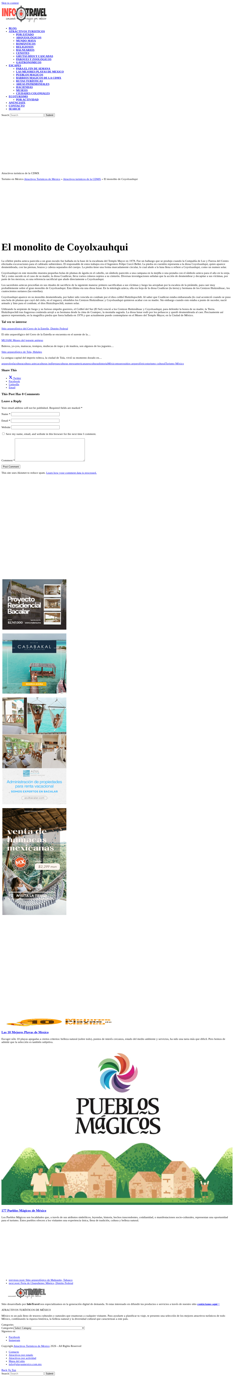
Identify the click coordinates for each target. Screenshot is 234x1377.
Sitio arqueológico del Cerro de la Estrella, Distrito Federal (34, 328)
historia (103, 363)
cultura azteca (31, 363)
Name (5, 414)
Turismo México (174, 363)
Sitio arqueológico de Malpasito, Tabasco (41, 1280)
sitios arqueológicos (136, 363)
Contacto (14, 1351)
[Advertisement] (117, 144)
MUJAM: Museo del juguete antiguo (22, 340)
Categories (7, 1327)
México (111, 363)
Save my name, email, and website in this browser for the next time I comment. (51, 434)
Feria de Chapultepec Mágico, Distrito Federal (41, 1283)
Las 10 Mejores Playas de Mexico (25, 1032)
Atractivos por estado (21, 1354)
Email (5, 420)
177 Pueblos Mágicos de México (23, 1210)
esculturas (93, 363)
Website (5, 427)
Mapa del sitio (17, 1361)
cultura (19, 363)
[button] (14, 108)
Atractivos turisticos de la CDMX (82, 179)
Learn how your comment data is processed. (71, 472)
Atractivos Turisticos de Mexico (42, 179)
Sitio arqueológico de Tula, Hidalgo (21, 351)
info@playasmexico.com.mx (25, 1364)
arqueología (8, 363)
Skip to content (10, 2)
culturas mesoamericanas (73, 363)
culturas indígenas (49, 363)
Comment (8, 460)
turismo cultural (156, 363)
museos (120, 363)
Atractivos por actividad (22, 1358)
